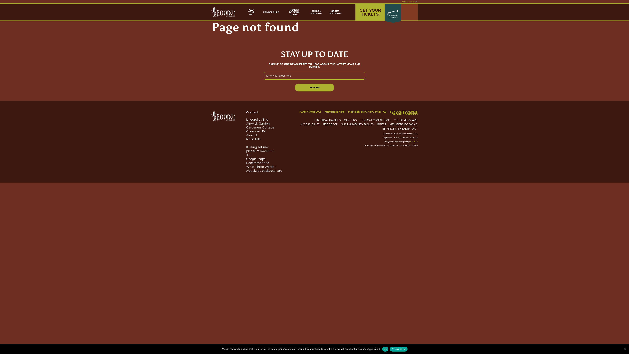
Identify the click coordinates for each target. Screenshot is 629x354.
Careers (350, 120)
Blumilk (414, 141)
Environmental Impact (400, 129)
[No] (625, 349)
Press (381, 124)
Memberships (271, 12)
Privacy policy (398, 349)
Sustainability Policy (357, 124)
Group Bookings (335, 12)
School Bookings (316, 12)
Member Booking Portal (294, 12)
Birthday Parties (327, 120)
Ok (385, 349)
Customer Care (406, 120)
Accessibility (310, 124)
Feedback (330, 124)
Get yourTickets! (370, 12)
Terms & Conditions (375, 120)
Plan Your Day (251, 12)
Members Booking (404, 124)
